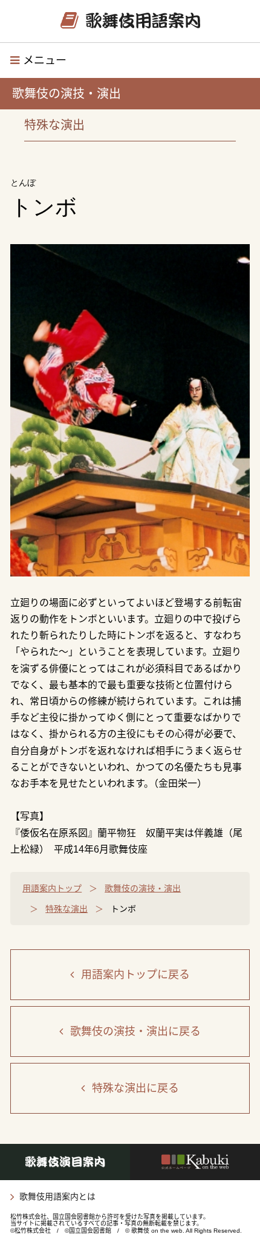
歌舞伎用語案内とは (57, 1196)
